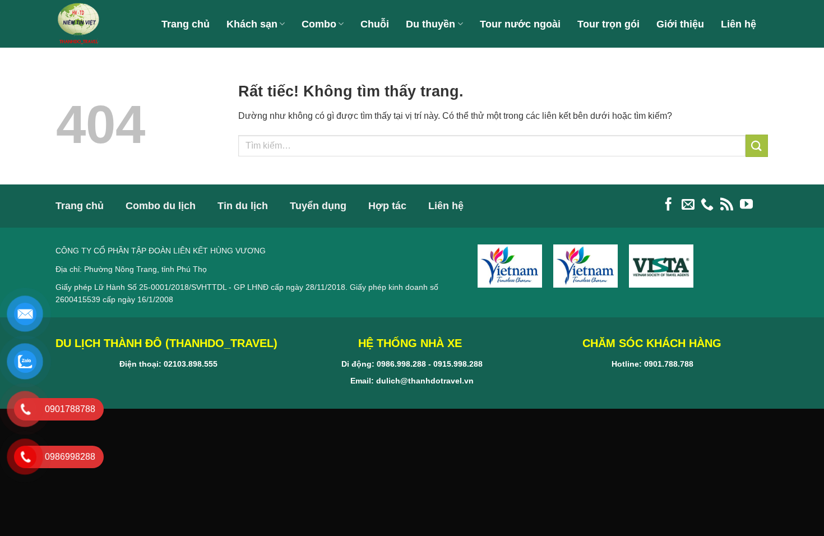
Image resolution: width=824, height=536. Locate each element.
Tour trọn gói (608, 24)
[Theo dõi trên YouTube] (746, 205)
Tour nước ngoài (520, 24)
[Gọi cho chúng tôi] (707, 205)
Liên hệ (738, 24)
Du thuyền (430, 24)
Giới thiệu (680, 24)
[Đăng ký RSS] (726, 205)
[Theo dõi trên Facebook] (668, 205)
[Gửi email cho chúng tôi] (688, 205)
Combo (319, 24)
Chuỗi (374, 24)
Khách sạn (251, 24)
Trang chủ (185, 24)
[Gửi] (757, 145)
